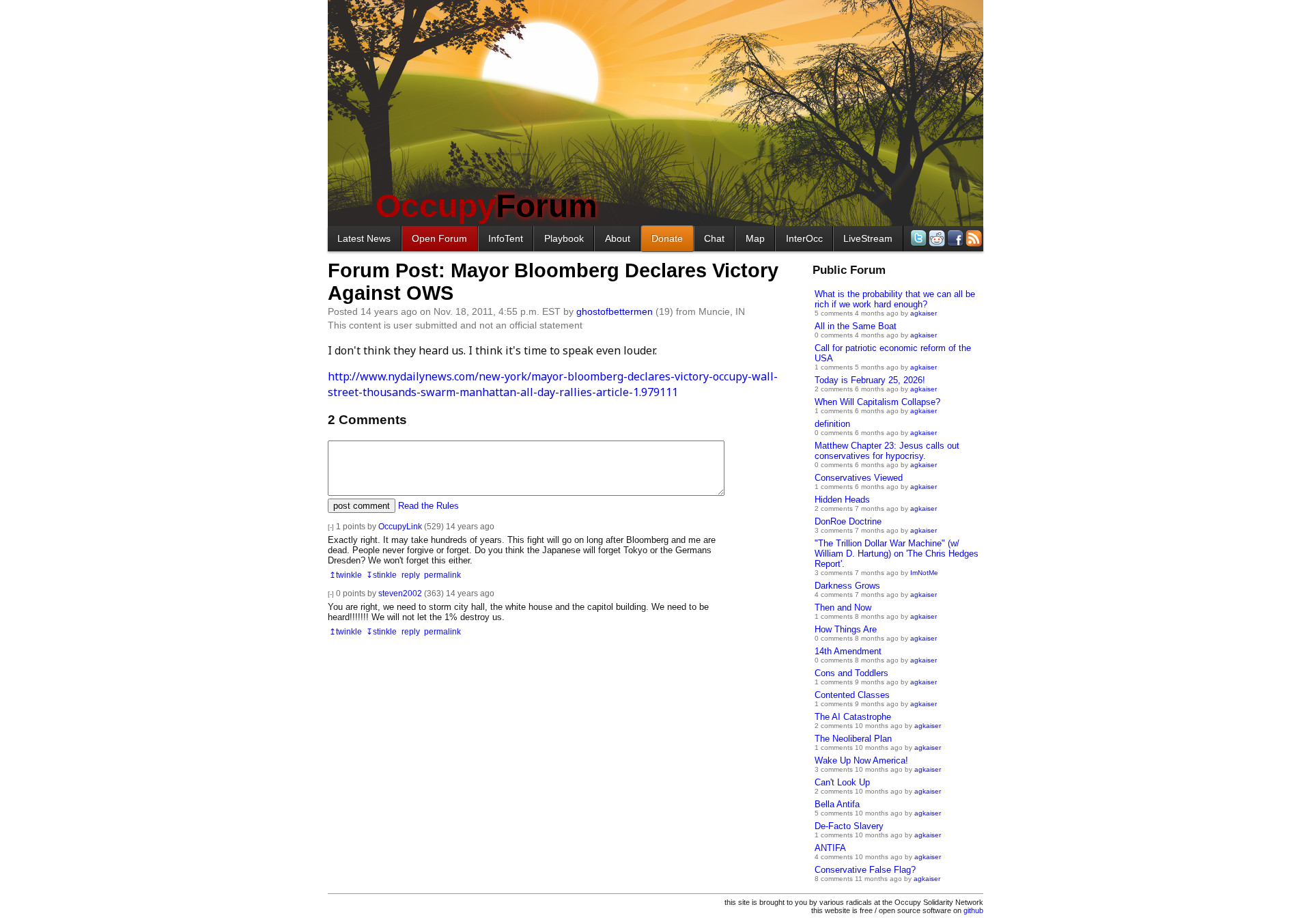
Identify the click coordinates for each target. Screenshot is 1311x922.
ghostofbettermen (614, 311)
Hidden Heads (842, 499)
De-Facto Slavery (849, 826)
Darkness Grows (847, 586)
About (617, 238)
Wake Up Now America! (861, 760)
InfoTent (505, 238)
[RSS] (972, 238)
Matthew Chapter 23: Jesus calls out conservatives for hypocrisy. (887, 451)
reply (410, 574)
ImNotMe (924, 572)
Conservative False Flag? (865, 870)
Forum (486, 206)
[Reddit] (936, 238)
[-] (331, 527)
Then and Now (843, 607)
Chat (714, 238)
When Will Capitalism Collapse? (877, 402)
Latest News (364, 238)
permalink (442, 574)
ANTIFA (830, 848)
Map (755, 238)
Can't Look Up (842, 782)
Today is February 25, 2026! (870, 380)
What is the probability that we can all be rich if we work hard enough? (895, 299)
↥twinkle (345, 574)
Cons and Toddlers (851, 673)
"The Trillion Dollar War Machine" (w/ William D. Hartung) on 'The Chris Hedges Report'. (896, 553)
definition (832, 424)
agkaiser (923, 313)
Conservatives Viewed (859, 478)
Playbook (564, 238)
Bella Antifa (837, 804)
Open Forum (439, 238)
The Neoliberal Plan (853, 739)
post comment (361, 506)
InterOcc (804, 238)
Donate (667, 238)
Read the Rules (428, 506)
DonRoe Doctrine (848, 521)
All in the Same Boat (856, 326)
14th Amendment (848, 651)
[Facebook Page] (954, 238)
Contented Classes (852, 695)
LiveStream (867, 238)
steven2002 (400, 593)
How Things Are (846, 629)
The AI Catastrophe (853, 717)
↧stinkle (381, 574)
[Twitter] (917, 238)
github (973, 910)
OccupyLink (400, 526)
